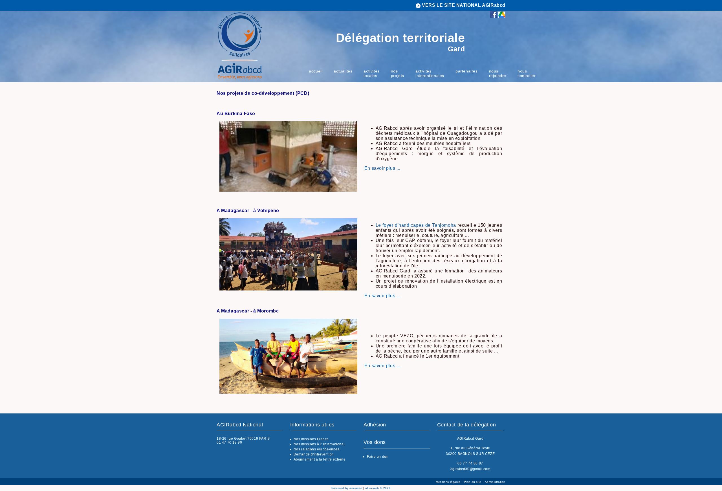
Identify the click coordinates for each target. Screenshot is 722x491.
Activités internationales (429, 73)
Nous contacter (527, 73)
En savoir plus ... (382, 168)
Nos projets (397, 73)
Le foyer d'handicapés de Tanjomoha (416, 225)
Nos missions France (311, 439)
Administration (495, 481)
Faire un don (377, 457)
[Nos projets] (288, 190)
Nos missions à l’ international (319, 444)
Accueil (315, 71)
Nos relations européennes (317, 449)
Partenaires (466, 71)
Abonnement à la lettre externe (320, 459)
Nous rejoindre (497, 73)
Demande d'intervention (314, 454)
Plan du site (473, 481)
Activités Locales (371, 73)
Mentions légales (448, 481)
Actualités (343, 71)
